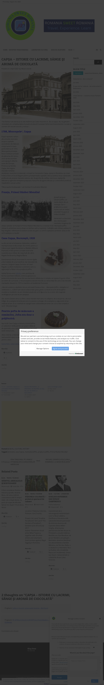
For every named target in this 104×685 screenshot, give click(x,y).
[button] (42, 348)
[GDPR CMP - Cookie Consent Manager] (79, 354)
